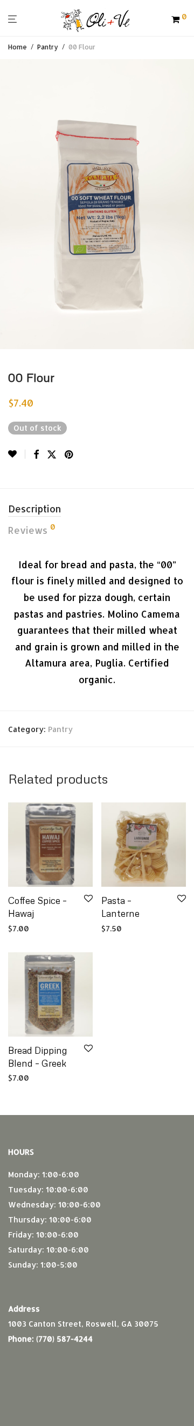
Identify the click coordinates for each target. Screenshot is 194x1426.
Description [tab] (34, 509)
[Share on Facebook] (36, 455)
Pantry (47, 47)
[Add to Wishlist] (16, 454)
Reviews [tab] (32, 529)
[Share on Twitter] (52, 455)
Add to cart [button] (26, 928)
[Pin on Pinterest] (69, 455)
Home (17, 47)
